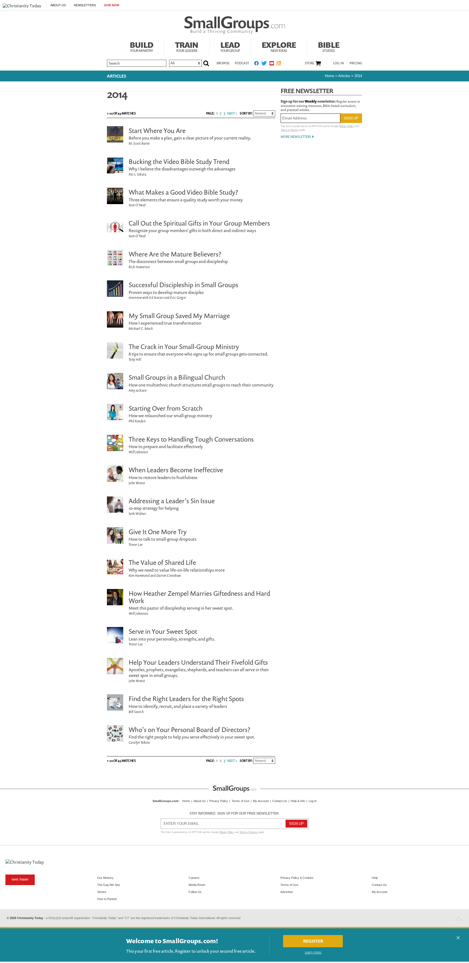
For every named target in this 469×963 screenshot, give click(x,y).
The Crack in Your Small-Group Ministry (184, 346)
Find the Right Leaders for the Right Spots (186, 698)
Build (141, 46)
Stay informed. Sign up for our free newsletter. (234, 813)
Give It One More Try (158, 531)
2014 (358, 76)
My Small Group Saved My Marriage (179, 315)
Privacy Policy (346, 126)
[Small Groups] (234, 25)
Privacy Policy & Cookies (296, 877)
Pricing (356, 63)
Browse (223, 63)
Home (329, 76)
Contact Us (279, 801)
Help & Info (298, 801)
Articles (116, 76)
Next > (232, 113)
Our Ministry (105, 877)
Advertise (286, 892)
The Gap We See (108, 884)
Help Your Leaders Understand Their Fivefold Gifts (198, 662)
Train (186, 46)
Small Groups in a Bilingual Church (177, 377)
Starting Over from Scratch (166, 408)
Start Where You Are (157, 130)
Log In (338, 63)
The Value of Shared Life (162, 562)
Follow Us (195, 892)
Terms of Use (240, 801)
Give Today (20, 879)
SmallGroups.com (165, 801)
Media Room (197, 884)
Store (309, 63)
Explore (279, 46)
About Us (58, 5)
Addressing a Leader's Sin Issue (172, 500)
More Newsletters (296, 136)
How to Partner (107, 899)
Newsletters (85, 5)
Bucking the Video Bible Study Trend (179, 161)
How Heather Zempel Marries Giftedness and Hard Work (199, 597)
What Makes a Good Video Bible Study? (183, 192)
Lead (230, 46)
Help (375, 877)
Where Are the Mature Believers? (175, 254)
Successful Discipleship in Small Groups (183, 284)
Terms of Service (290, 130)
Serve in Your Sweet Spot (163, 631)
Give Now (111, 5)
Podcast (242, 63)
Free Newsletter (307, 91)
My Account (261, 801)
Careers (194, 877)
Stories (101, 892)
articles (344, 76)
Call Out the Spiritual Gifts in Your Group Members (199, 223)
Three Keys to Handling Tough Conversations (191, 439)
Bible (328, 46)
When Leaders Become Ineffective (176, 469)
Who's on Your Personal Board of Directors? (189, 729)
